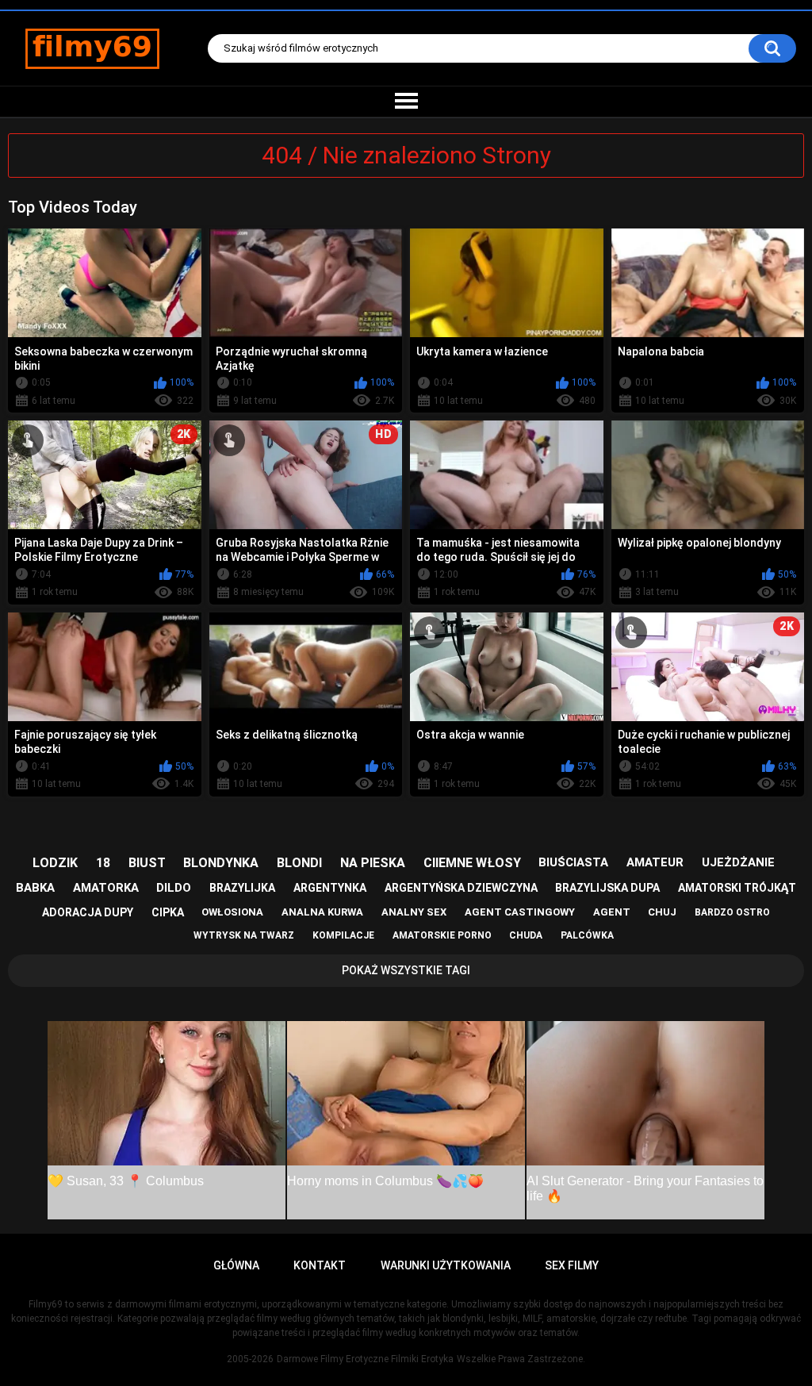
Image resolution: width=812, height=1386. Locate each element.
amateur (655, 862)
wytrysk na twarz (243, 935)
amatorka (106, 888)
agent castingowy (520, 912)
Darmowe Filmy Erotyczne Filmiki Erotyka (365, 1359)
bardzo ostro (732, 912)
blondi (299, 862)
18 (103, 862)
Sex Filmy (572, 1265)
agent (611, 912)
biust (147, 862)
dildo (173, 888)
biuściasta (573, 862)
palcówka (587, 935)
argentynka (329, 887)
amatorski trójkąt (737, 887)
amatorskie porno (442, 935)
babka (35, 888)
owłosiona (232, 912)
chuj (662, 912)
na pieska (372, 862)
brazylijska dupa (607, 887)
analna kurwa (322, 912)
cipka (167, 912)
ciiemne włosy (472, 862)
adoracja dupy (87, 912)
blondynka (221, 862)
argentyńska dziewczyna (461, 887)
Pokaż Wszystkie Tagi (406, 970)
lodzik (55, 862)
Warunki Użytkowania (446, 1265)
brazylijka (242, 887)
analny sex (413, 912)
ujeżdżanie (738, 862)
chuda (525, 935)
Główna (236, 1265)
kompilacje (343, 935)
